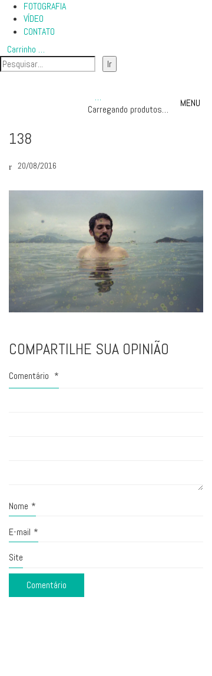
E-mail (23, 532)
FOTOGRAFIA (45, 6)
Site (16, 557)
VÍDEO (34, 18)
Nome (22, 506)
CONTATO (39, 31)
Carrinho (26, 49)
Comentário (34, 376)
